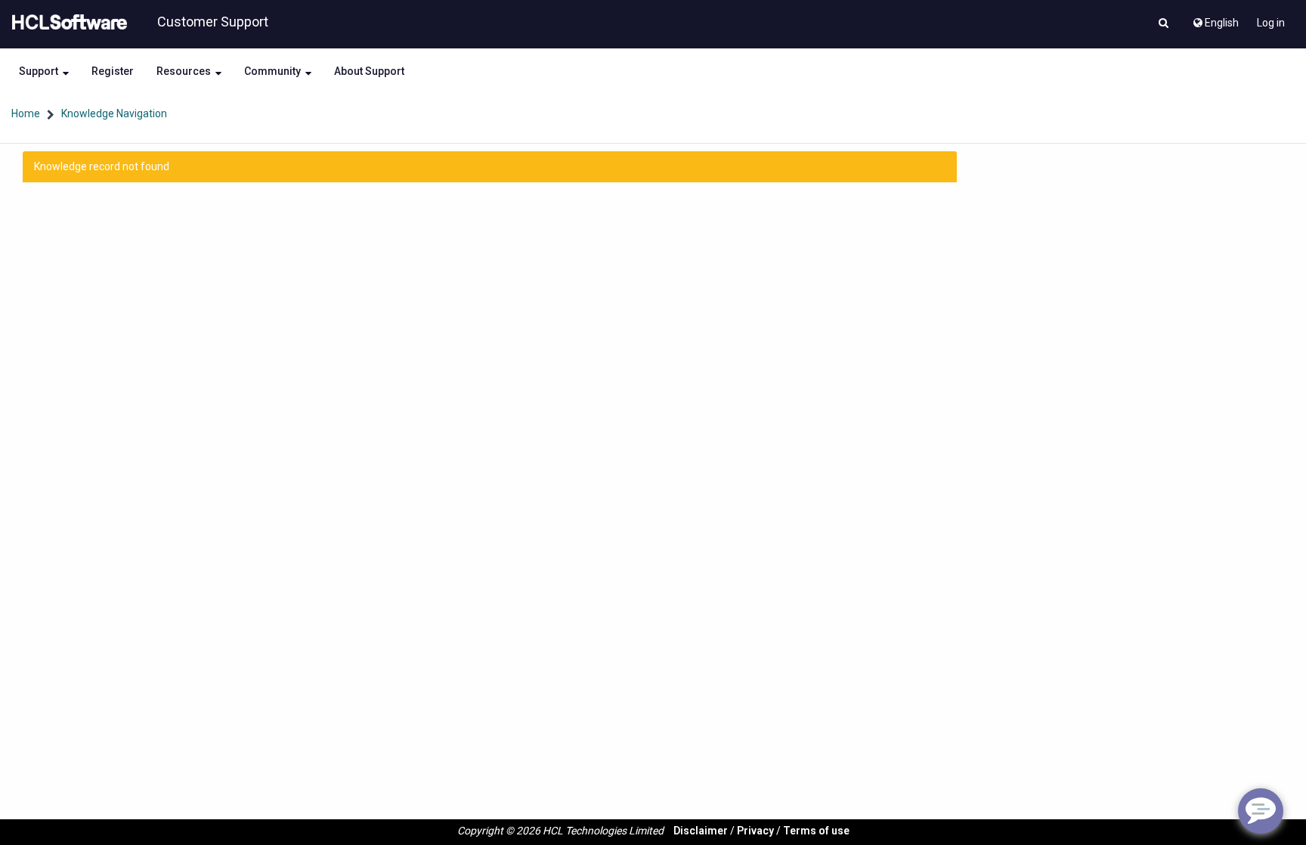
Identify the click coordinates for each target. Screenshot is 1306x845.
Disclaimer (700, 831)
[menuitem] (1215, 19)
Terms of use (816, 831)
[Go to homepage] (66, 22)
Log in (1271, 23)
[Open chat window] (1260, 811)
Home (25, 113)
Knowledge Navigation (114, 113)
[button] (1163, 24)
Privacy (755, 831)
